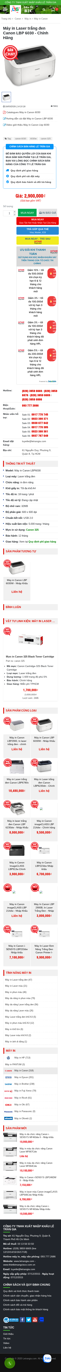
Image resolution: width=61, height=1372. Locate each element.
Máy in (28, 18)
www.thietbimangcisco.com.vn (19, 1264)
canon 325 (46, 138)
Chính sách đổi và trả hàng (17, 1304)
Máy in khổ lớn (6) (14, 1029)
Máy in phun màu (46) (15, 992)
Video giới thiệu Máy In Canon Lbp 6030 (27, 124)
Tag (9, 138)
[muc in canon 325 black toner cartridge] (30, 639)
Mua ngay (27, 212)
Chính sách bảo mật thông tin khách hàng (25, 1309)
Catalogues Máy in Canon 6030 (23, 112)
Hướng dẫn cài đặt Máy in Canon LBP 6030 (29, 118)
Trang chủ (6, 18)
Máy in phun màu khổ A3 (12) (19, 1023)
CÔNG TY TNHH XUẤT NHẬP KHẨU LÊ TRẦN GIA (30, 2)
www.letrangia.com (24, 1261)
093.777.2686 (48, 1256)
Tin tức (7, 1338)
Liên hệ (7, 1347)
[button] (43, 9)
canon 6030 (20, 138)
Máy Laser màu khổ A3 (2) (18, 1035)
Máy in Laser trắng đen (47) (18, 980)
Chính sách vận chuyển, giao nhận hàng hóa (27, 1295)
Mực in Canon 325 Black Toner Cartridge (30, 656)
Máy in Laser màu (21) (16, 986)
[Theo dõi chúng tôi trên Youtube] (35, 1319)
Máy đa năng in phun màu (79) (20, 998)
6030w (33, 138)
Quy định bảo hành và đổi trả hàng (30, 182)
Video (6, 1343)
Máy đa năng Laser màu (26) (19, 1010)
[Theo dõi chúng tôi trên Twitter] (28, 1319)
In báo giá (49, 212)
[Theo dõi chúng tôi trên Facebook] (22, 1319)
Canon (18, 18)
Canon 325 (32, 529)
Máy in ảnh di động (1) (16, 1041)
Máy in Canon (41, 18)
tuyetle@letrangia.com (34, 441)
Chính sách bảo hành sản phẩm (20, 1300)
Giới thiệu (8, 1334)
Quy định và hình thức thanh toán (21, 1291)
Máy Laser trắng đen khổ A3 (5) (20, 1017)
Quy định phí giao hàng (24, 170)
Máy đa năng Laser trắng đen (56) (21, 1004)
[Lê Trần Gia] (15, 9)
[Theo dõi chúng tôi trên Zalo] (41, 1319)
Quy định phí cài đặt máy (25, 176)
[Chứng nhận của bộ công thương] (11, 1319)
